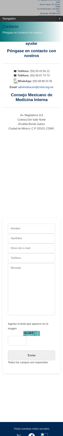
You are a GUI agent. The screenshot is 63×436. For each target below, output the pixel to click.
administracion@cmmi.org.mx (35, 87)
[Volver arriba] (56, 431)
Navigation (31, 18)
